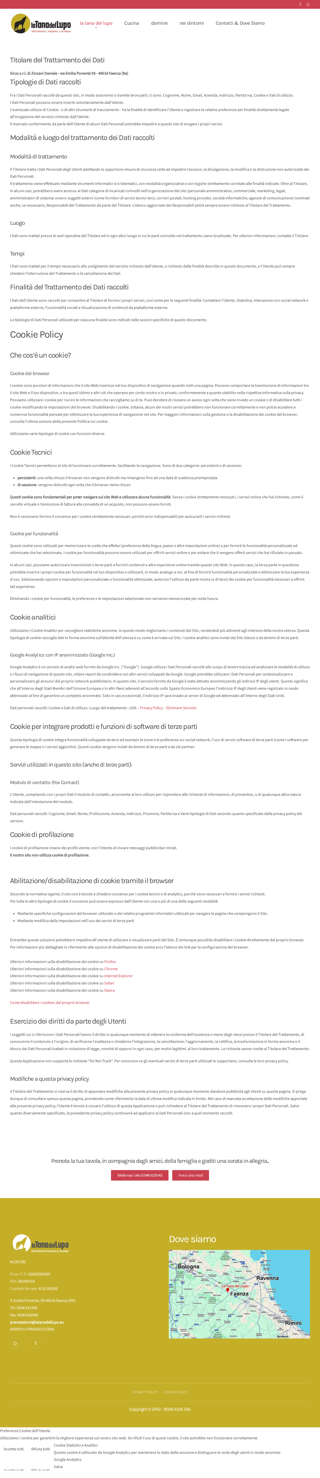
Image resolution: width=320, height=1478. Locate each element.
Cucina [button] (131, 23)
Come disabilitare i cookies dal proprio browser (50, 1002)
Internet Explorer (118, 976)
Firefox (110, 961)
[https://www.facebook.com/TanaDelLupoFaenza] (35, 1343)
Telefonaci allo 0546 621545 (139, 1175)
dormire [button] (159, 23)
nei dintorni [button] (192, 23)
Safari (109, 983)
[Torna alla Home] (41, 23)
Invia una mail (190, 1175)
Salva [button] (58, 1467)
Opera (109, 990)
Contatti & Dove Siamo (240, 23)
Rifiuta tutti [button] (40, 1449)
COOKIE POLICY (176, 1392)
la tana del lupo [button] (96, 23)
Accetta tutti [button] (14, 1449)
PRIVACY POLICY (145, 1392)
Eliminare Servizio (181, 708)
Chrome (111, 969)
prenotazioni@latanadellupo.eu (37, 1322)
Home (61, 23)
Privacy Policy (151, 708)
